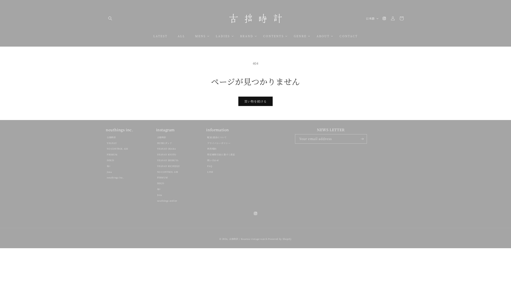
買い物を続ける (255, 101)
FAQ (209, 166)
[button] (110, 18)
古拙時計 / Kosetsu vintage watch (248, 238)
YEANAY (112, 143)
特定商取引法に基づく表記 (221, 154)
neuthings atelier (167, 200)
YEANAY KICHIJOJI (168, 166)
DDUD (110, 160)
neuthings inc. (115, 177)
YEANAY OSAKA (166, 148)
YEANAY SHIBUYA (168, 160)
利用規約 (211, 148)
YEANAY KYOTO (166, 154)
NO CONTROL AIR (117, 148)
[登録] (362, 139)
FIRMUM (112, 154)
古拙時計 (111, 137)
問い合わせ (213, 160)
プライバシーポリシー (218, 143)
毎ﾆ (108, 166)
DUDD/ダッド (164, 143)
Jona (109, 171)
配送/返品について (217, 137)
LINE (210, 171)
